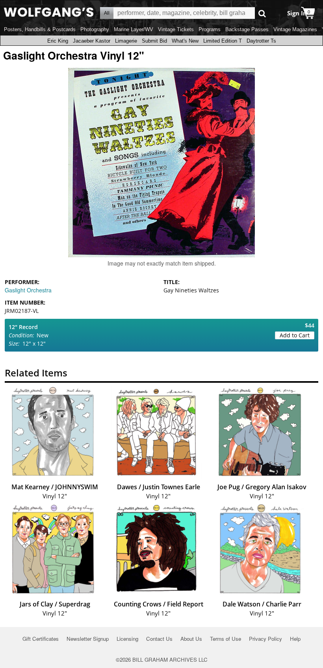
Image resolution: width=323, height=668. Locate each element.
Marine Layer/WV (133, 29)
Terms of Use (225, 638)
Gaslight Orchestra (28, 290)
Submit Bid (154, 41)
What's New (185, 41)
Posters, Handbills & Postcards (40, 29)
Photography (94, 29)
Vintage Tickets (176, 29)
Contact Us (159, 638)
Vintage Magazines (295, 29)
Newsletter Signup (88, 638)
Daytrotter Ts (261, 41)
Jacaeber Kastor (91, 41)
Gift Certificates (40, 638)
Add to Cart (295, 335)
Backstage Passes (247, 29)
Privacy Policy (265, 638)
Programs (210, 29)
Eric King (57, 41)
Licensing (127, 638)
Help (295, 638)
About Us (191, 638)
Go (262, 13)
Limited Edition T (222, 41)
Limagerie (126, 41)
